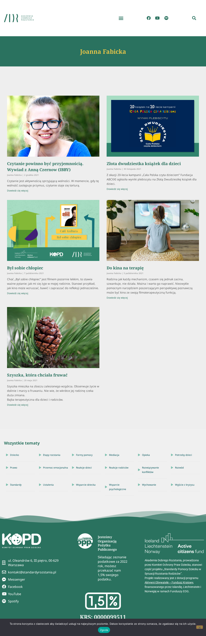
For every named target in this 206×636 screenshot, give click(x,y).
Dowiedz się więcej (17, 190)
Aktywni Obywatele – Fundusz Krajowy (169, 582)
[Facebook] (148, 18)
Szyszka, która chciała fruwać (37, 375)
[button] (121, 18)
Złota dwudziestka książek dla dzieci (144, 163)
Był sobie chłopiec (25, 268)
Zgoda (104, 630)
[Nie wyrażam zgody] (199, 627)
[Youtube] (157, 18)
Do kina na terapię (125, 268)
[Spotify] (166, 18)
